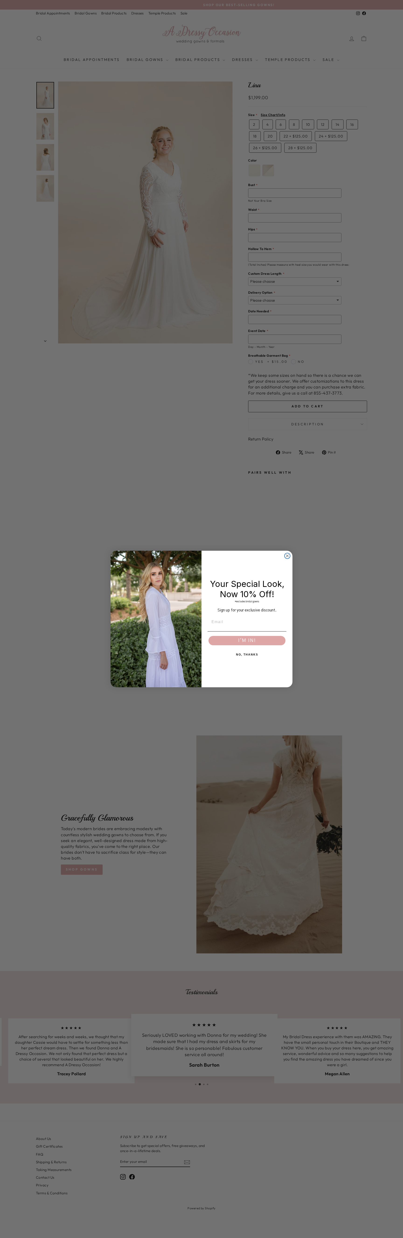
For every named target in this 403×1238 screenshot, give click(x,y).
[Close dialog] (287, 556)
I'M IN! (247, 640)
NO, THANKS (247, 654)
